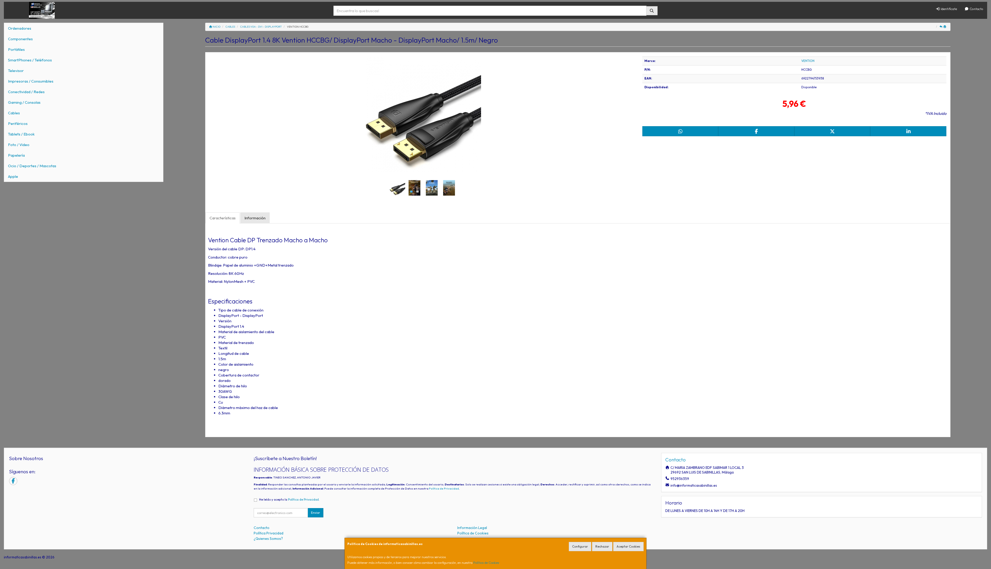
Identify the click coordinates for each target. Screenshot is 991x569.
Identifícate (948, 9)
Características (223, 217)
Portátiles (16, 49)
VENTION (807, 61)
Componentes (20, 38)
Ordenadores (19, 28)
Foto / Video (18, 144)
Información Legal (472, 527)
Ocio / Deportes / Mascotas (32, 165)
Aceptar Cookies (628, 546)
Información (255, 217)
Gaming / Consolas (24, 102)
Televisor (16, 70)
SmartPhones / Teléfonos (30, 60)
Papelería (16, 155)
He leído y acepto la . (289, 499)
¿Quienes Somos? (268, 538)
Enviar (315, 513)
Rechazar (602, 546)
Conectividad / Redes (26, 91)
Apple (13, 176)
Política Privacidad (268, 533)
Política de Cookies (486, 563)
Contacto (976, 9)
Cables (14, 112)
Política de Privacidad (444, 488)
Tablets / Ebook (21, 134)
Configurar (580, 546)
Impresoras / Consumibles (30, 81)
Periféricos (18, 123)
